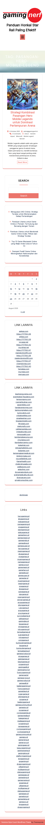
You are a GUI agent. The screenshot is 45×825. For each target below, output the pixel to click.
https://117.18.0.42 (23, 345)
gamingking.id (23, 753)
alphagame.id (23, 697)
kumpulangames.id (23, 643)
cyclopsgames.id (23, 713)
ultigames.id (23, 786)
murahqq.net (23, 347)
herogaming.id (23, 516)
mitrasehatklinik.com (23, 448)
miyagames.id (23, 656)
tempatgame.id (24, 651)
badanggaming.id (23, 686)
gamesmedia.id (24, 715)
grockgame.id (23, 613)
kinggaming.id (23, 759)
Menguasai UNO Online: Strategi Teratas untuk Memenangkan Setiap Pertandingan (24, 214)
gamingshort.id (24, 670)
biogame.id (23, 645)
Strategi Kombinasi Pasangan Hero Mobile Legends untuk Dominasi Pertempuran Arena (22, 119)
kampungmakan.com (23, 410)
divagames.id (23, 554)
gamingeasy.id (23, 745)
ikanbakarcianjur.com (23, 442)
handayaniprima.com (23, 407)
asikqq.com (23, 331)
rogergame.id (23, 694)
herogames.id (23, 548)
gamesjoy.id (23, 707)
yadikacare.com (23, 467)
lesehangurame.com (23, 394)
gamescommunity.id (24, 705)
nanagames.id (23, 726)
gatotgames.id (23, 659)
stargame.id (23, 594)
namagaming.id (23, 524)
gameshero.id (23, 535)
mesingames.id (24, 551)
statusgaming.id (23, 772)
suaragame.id (23, 635)
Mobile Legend (29, 136)
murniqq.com (23, 372)
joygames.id (23, 710)
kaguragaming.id (23, 748)
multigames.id (23, 788)
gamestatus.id (23, 799)
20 (23, 294)
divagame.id (23, 589)
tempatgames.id (23, 632)
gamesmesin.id (24, 538)
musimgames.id (23, 559)
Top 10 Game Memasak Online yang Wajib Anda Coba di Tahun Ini (24, 243)
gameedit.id (23, 683)
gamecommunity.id (23, 734)
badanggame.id (23, 702)
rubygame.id (24, 608)
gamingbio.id (24, 621)
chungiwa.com (24, 440)
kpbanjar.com (23, 451)
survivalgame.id (23, 616)
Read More (22, 162)
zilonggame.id (23, 605)
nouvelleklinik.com (23, 459)
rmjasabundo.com (23, 432)
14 (28, 289)
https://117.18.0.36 (23, 334)
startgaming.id (23, 530)
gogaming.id (24, 761)
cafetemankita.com (23, 429)
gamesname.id (23, 780)
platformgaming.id (23, 756)
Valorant (22, 139)
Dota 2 (27, 134)
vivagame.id (23, 586)
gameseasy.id (23, 775)
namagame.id (23, 592)
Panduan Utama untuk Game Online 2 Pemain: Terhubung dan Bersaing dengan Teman (24, 224)
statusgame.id (23, 532)
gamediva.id (23, 573)
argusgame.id (23, 610)
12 (19, 289)
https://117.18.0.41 (23, 350)
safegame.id (24, 619)
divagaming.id (23, 519)
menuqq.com (23, 374)
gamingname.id (23, 750)
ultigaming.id (24, 767)
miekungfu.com (23, 426)
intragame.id (24, 637)
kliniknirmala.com (23, 456)
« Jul (23, 312)
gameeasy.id (24, 794)
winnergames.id (23, 600)
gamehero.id (24, 570)
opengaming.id (24, 597)
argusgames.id (23, 602)
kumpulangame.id (23, 648)
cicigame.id (23, 699)
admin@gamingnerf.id (30, 131)
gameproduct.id (23, 680)
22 (32, 294)
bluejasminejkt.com (23, 421)
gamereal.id (23, 675)
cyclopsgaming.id (24, 729)
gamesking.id (23, 777)
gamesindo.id (23, 540)
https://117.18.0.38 (23, 355)
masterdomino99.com (24, 358)
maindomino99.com (24, 353)
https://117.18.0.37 (23, 361)
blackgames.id (23, 662)
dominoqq (24, 495)
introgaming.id (23, 629)
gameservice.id (24, 678)
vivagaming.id (23, 527)
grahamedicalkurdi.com (23, 475)
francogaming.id (23, 672)
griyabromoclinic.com (24, 480)
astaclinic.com (23, 469)
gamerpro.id (24, 742)
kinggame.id (23, 804)
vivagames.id (23, 556)
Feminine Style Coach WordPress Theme (16, 822)
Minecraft (19, 136)
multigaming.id (23, 769)
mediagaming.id (23, 721)
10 (11, 289)
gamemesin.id (23, 567)
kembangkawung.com (24, 437)
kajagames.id (23, 718)
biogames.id (23, 624)
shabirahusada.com (24, 464)
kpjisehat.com (23, 445)
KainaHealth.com (24, 461)
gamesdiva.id (23, 543)
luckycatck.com (23, 413)
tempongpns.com (23, 399)
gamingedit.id (23, 667)
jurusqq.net (23, 342)
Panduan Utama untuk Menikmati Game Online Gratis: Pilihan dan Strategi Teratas (24, 233)
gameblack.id (23, 691)
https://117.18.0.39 (23, 339)
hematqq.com (23, 369)
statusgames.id (24, 791)
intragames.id (23, 627)
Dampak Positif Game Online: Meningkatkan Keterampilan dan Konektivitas (24, 253)
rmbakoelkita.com (23, 415)
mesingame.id (23, 583)
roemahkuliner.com (24, 402)
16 (36, 289)
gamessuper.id (23, 546)
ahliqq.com (23, 337)
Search (23, 180)
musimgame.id (23, 581)
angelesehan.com (23, 418)
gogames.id (23, 783)
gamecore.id (24, 565)
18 (15, 294)
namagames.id (23, 562)
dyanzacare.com (23, 477)
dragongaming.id (23, 764)
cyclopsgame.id (23, 732)
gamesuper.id (23, 575)
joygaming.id (24, 724)
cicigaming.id (23, 664)
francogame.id (23, 689)
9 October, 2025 (15, 131)
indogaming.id (23, 522)
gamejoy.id (23, 737)
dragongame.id (24, 807)
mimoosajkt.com (23, 434)
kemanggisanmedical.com (23, 453)
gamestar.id (23, 578)
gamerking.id (23, 740)
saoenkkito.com (23, 405)
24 (11, 299)
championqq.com (23, 364)
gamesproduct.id (23, 653)
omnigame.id (23, 640)
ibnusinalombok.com (23, 472)
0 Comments (16, 134)
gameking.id (23, 796)
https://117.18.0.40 (23, 366)
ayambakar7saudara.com (23, 397)
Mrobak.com (23, 424)
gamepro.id (23, 802)
